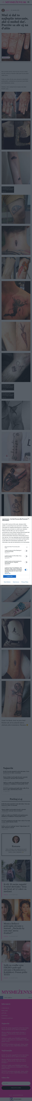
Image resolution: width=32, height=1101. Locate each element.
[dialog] (16, 550)
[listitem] (16, 547)
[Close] (28, 519)
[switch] (26, 551)
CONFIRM (10, 576)
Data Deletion (7, 582)
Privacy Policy (24, 582)
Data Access (16, 582)
